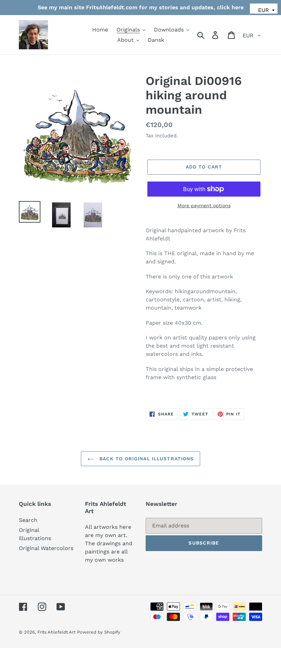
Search (28, 520)
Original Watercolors (46, 548)
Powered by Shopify (98, 632)
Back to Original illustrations (146, 458)
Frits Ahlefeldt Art (56, 632)
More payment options (204, 205)
